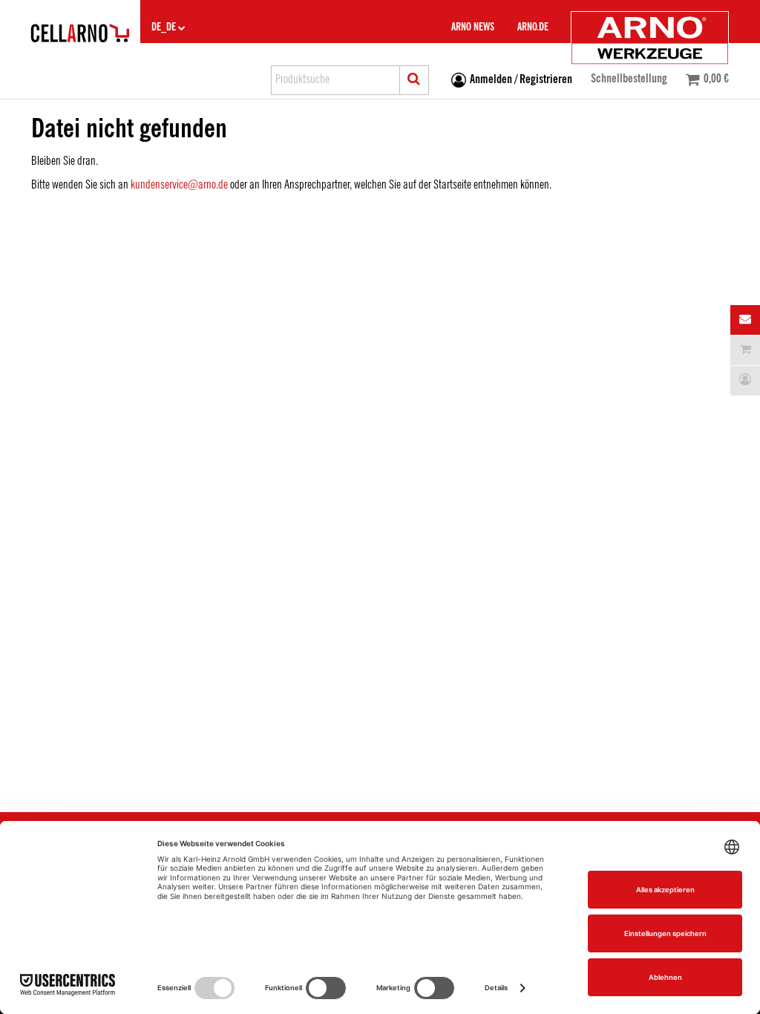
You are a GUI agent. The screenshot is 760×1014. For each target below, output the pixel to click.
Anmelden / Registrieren (521, 79)
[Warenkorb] (745, 350)
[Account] (745, 381)
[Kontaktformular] (745, 320)
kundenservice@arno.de (179, 185)
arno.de (532, 27)
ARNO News (472, 27)
